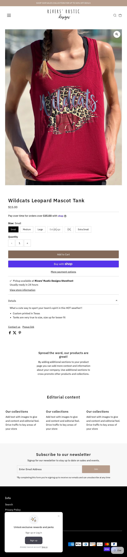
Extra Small (83, 229)
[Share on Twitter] (15, 333)
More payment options (63, 271)
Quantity (13, 236)
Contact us (14, 327)
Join (96, 469)
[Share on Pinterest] (20, 333)
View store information (22, 290)
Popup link (28, 327)
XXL (70, 230)
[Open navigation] (19, 15)
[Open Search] (115, 15)
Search (9, 504)
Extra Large (56, 230)
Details (12, 300)
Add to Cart (63, 254)
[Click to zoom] (116, 34)
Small (13, 229)
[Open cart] (120, 15)
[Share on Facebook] (10, 333)
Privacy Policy (13, 509)
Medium (27, 229)
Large (40, 229)
